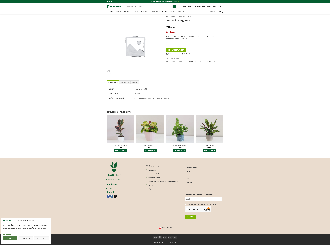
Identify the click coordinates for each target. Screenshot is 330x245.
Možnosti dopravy (174, 54)
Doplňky (164, 11)
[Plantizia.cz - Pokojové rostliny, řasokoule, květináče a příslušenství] (115, 6)
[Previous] (106, 135)
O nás (203, 6)
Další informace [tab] (113, 82)
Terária (136, 11)
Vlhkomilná (137, 94)
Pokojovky (110, 11)
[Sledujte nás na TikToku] (111, 1)
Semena (118, 11)
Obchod (173, 16)
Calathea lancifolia (209, 146)
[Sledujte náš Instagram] (109, 1)
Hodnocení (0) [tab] (125, 82)
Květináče (144, 11)
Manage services (7, 234)
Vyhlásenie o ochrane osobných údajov (34, 242)
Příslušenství (154, 11)
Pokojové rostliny (181, 16)
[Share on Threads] (172, 58)
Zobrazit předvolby (42, 238)
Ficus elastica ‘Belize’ (120, 146)
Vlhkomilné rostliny (210, 61)
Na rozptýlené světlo (140, 89)
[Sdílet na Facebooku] (167, 58)
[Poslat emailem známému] (174, 58)
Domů (167, 16)
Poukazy (172, 11)
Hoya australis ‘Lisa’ (150, 146)
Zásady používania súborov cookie (16, 242)
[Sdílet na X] (170, 58)
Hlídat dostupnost (176, 50)
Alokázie (190, 16)
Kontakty (220, 6)
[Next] (223, 135)
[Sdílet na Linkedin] (177, 58)
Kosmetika (180, 11)
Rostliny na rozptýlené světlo (196, 61)
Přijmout (10, 238)
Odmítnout (26, 238)
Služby (209, 6)
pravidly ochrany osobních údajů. (206, 204)
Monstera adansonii (179, 146)
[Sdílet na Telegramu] (179, 58)
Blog (184, 6)
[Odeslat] (174, 6)
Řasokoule (127, 11)
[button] (220, 12)
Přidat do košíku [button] (120, 151)
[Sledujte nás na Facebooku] (107, 1)
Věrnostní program (194, 6)
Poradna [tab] (134, 82)
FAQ (214, 6)
